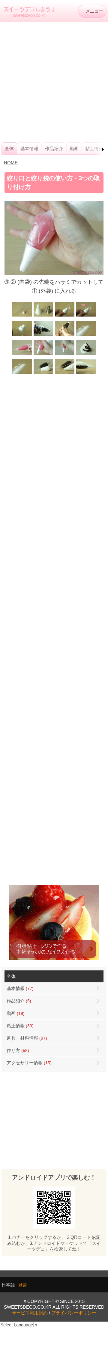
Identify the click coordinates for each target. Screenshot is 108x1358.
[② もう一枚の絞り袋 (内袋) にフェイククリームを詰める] (22, 354)
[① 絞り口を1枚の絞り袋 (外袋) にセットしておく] (22, 373)
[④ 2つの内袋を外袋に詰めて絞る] (86, 373)
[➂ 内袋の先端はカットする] (64, 373)
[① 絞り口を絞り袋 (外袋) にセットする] (86, 335)
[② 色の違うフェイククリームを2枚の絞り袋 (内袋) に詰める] (43, 373)
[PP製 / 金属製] (43, 315)
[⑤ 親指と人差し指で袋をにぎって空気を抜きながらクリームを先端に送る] (64, 335)
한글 (22, 1284)
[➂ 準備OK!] (22, 335)
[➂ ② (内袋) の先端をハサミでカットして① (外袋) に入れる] (43, 354)
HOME (11, 162)
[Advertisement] (54, 82)
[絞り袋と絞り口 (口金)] (22, 315)
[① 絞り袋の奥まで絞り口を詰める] (64, 315)
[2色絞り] (86, 354)
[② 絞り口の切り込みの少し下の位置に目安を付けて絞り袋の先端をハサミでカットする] (86, 315)
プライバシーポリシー (73, 1312)
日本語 (8, 1284)
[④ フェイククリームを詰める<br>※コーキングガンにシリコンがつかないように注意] (43, 335)
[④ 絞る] (64, 354)
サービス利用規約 (30, 1312)
